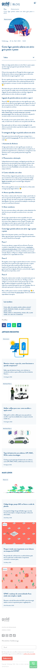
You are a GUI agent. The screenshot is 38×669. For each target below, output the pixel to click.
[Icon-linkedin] (10, 635)
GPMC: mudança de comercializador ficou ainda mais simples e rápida (17, 594)
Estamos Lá (5, 480)
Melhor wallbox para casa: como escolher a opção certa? (17, 409)
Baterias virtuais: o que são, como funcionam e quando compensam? (19, 364)
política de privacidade (29, 654)
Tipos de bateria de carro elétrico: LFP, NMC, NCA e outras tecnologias (18, 454)
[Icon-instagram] (7, 635)
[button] (33, 57)
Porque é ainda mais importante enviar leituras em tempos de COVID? (19, 550)
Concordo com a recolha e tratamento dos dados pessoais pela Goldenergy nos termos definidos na (18, 653)
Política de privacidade (9, 627)
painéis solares (20, 292)
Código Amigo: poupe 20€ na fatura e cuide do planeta (19, 505)
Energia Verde (6, 630)
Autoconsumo (8, 19)
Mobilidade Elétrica (7, 384)
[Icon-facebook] (3, 635)
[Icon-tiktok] (14, 635)
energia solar (15, 138)
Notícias (5, 524)
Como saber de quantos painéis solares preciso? (17, 307)
